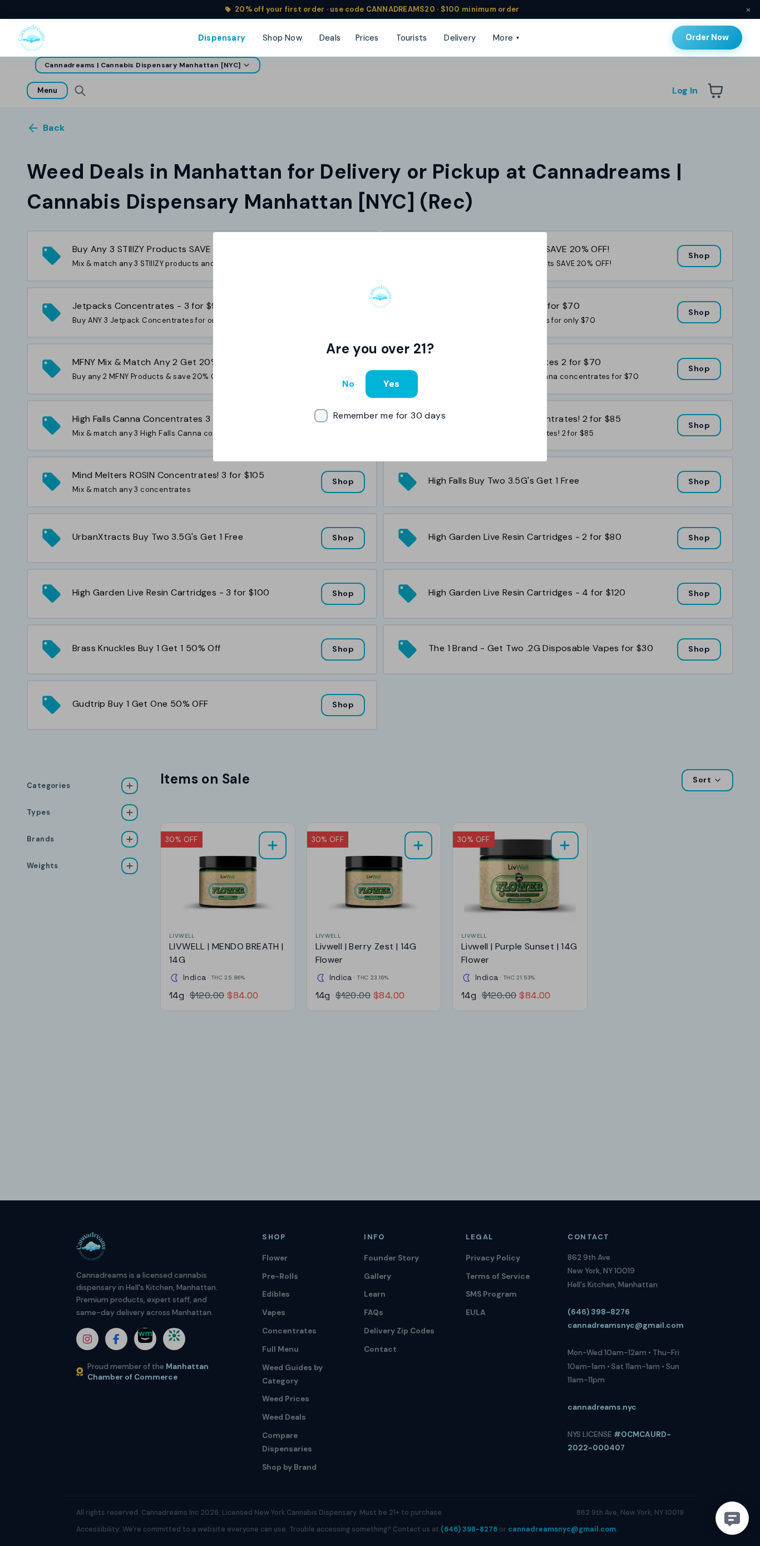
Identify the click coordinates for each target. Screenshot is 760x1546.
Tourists (411, 38)
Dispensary (221, 38)
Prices (367, 38)
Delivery (460, 38)
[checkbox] (380, 415)
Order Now (707, 37)
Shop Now (282, 38)
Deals (329, 38)
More (506, 38)
